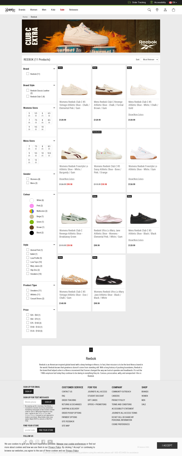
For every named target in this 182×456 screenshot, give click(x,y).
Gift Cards (92, 400)
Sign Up (28, 391)
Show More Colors (135, 114)
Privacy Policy (118, 400)
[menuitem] (22, 10)
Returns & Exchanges (72, 404)
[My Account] (166, 10)
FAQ (63, 396)
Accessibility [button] (160, 2)
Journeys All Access (97, 391)
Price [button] (26, 309)
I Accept (167, 445)
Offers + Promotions (97, 404)
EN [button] (174, 2)
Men (143, 400)
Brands (145, 391)
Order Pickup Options (71, 413)
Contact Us (67, 391)
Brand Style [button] (29, 85)
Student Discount (96, 396)
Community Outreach (121, 391)
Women (145, 396)
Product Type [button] (30, 285)
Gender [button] (27, 174)
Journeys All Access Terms (124, 413)
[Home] (10, 10)
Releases (73, 9)
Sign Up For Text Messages (36, 397)
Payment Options (69, 417)
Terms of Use (42, 413)
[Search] (150, 10)
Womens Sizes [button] (30, 108)
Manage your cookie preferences (71, 444)
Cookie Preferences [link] (121, 424)
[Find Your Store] (158, 10)
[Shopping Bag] (174, 10)
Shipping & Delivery (70, 409)
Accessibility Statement (123, 409)
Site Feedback (68, 421)
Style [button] (25, 245)
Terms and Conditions (122, 404)
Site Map (66, 426)
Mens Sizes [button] (29, 141)
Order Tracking (139, 2)
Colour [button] (26, 194)
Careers (116, 396)
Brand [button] (26, 68)
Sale (62, 9)
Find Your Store (31, 425)
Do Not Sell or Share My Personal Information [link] (123, 418)
